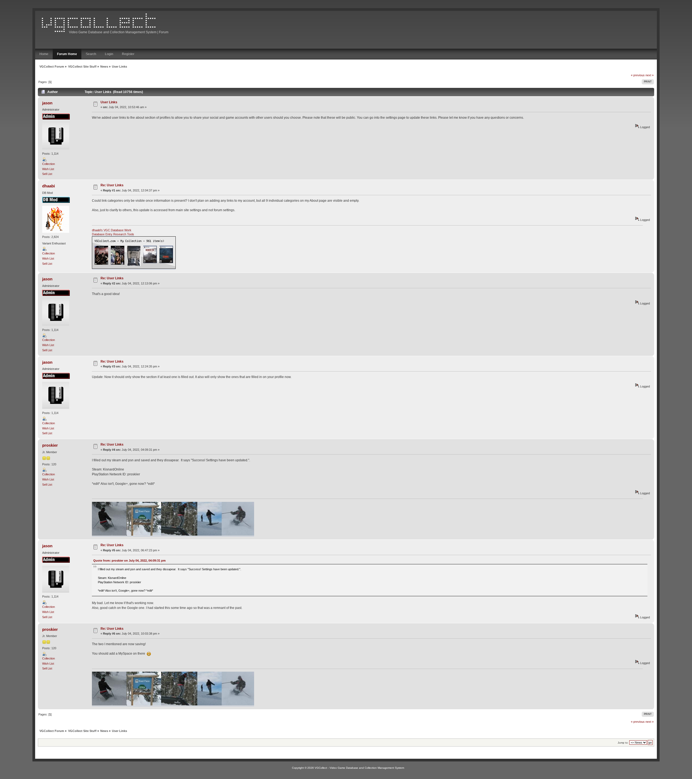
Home (43, 54)
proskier (50, 445)
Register (128, 54)
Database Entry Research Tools (113, 234)
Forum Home (67, 54)
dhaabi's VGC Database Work (111, 230)
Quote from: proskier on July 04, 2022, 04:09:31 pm (129, 560)
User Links (109, 102)
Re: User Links (112, 185)
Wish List (48, 169)
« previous (638, 75)
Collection (48, 163)
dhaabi (48, 186)
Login (109, 54)
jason (47, 103)
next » (650, 75)
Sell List (47, 173)
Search (91, 54)
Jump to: (623, 742)
